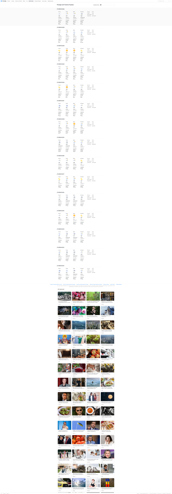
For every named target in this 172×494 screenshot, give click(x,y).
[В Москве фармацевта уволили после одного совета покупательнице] (107, 356)
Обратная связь (159, 493)
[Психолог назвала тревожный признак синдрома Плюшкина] (107, 327)
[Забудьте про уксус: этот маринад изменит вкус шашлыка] (79, 356)
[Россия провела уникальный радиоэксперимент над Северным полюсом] (93, 384)
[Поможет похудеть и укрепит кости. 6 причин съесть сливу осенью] (79, 312)
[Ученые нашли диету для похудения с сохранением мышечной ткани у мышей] (107, 427)
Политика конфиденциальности (144, 493)
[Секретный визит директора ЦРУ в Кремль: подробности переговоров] (93, 427)
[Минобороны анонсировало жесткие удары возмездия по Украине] (79, 470)
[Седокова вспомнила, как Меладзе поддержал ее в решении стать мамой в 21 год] (64, 427)
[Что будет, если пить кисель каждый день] (79, 370)
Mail (1, 493)
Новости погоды (106, 284)
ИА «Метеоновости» (168, 493)
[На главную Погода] (4, 1)
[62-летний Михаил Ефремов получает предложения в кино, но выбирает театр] (64, 384)
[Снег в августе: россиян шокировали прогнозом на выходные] (93, 327)
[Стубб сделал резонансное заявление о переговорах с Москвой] (64, 399)
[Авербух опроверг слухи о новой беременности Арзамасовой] (93, 399)
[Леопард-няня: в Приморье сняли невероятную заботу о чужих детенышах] (93, 298)
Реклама (8, 493)
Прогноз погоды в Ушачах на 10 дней (96, 284)
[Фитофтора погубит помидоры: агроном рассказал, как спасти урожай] (79, 442)
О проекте (138, 493)
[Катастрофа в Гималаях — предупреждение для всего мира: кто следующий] (64, 298)
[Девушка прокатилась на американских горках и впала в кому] (93, 470)
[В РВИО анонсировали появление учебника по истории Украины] (79, 427)
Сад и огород (112, 284)
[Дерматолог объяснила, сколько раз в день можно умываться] (93, 370)
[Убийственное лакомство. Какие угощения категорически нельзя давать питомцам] (64, 327)
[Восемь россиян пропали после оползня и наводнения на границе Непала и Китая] (107, 341)
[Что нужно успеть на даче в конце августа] (64, 370)
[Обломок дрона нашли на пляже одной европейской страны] (107, 485)
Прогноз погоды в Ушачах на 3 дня (56, 284)
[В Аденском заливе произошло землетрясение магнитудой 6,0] (79, 485)
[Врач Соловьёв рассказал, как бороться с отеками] (107, 442)
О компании (4, 493)
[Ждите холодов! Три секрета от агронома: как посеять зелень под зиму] (93, 341)
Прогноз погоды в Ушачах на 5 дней (69, 284)
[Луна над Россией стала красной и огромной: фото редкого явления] (107, 399)
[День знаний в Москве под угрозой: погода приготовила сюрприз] (93, 312)
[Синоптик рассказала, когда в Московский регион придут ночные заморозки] (64, 312)
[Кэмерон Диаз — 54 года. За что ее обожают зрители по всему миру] (107, 456)
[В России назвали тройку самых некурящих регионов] (93, 456)
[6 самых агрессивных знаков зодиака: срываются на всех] (107, 413)
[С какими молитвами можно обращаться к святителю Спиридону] (64, 341)
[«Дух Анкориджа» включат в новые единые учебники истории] (64, 442)
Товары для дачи (119, 284)
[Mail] (1, 1)
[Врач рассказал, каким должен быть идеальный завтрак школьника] (79, 399)
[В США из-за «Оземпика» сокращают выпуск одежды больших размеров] (79, 341)
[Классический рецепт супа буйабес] (93, 413)
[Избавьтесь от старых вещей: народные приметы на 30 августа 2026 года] (107, 298)
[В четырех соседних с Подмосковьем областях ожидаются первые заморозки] (107, 370)
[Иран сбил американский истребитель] (107, 312)
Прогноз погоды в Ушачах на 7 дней (82, 284)
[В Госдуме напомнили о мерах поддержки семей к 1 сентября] (64, 456)
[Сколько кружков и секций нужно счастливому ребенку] (107, 470)
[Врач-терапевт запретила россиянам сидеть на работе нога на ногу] (79, 384)
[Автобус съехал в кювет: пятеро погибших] (64, 485)
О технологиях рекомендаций (153, 493)
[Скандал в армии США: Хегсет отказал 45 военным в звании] (93, 442)
